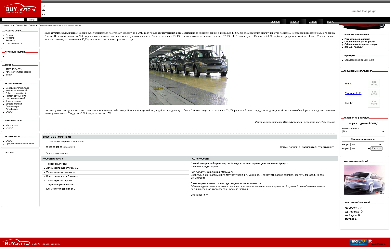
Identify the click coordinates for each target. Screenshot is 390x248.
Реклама (10, 40)
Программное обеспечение (20, 143)
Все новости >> (199, 194)
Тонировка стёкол (56, 164)
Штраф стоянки (14, 103)
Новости (10, 38)
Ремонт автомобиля (16, 96)
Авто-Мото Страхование (18, 72)
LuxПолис (369, 60)
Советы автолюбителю (17, 88)
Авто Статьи (29, 25)
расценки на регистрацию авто (67, 141)
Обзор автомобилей (16, 93)
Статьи (19, 25)
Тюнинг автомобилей (16, 90)
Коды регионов (13, 101)
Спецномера (12, 106)
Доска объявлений (15, 98)
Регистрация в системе (357, 39)
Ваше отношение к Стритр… (62, 176)
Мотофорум (12, 125)
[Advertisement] (192, 9)
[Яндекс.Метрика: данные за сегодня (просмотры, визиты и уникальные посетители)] (377, 242)
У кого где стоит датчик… (60, 172)
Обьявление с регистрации (359, 41)
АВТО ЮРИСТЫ (14, 69)
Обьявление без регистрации (361, 44)
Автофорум (12, 109)
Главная (10, 35)
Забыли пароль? (354, 47)
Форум (9, 74)
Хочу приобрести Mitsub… (61, 184)
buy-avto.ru (7, 25)
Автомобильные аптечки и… (62, 168)
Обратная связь (14, 43)
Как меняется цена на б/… (60, 189)
